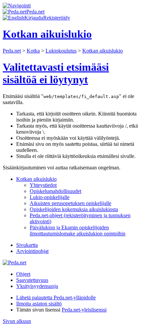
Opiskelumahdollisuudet (55, 191)
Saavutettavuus (32, 280)
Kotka (33, 51)
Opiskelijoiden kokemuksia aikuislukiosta (74, 209)
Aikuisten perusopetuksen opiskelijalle (70, 203)
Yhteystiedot (43, 185)
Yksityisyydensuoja (37, 286)
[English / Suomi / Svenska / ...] (13, 18)
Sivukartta (27, 245)
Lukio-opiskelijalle (49, 197)
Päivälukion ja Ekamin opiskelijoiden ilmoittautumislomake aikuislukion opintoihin (77, 230)
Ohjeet (23, 274)
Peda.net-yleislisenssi (84, 310)
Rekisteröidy (56, 18)
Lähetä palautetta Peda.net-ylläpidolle (56, 297)
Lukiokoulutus (61, 51)
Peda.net (12, 51)
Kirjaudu (33, 18)
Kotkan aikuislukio (102, 51)
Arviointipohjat (32, 251)
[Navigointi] (17, 5)
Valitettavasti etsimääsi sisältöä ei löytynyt (56, 73)
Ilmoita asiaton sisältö (39, 303)
